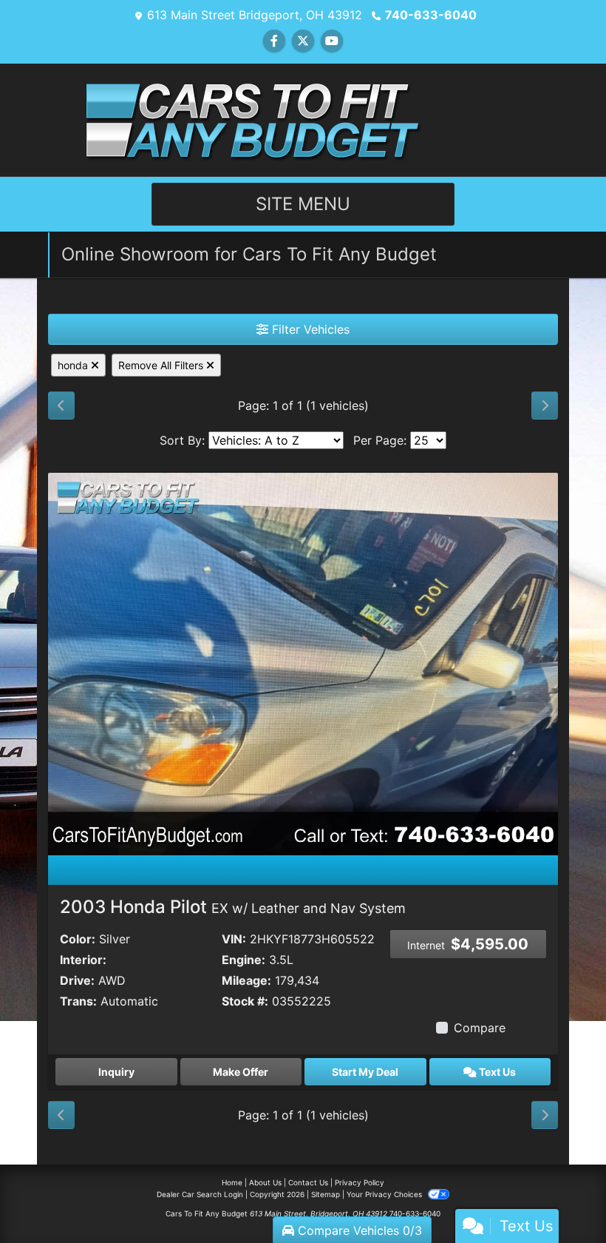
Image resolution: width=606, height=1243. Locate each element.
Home (232, 1182)
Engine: (243, 959)
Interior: (83, 959)
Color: (77, 939)
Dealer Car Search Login (200, 1194)
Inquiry (116, 1071)
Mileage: (246, 980)
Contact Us (308, 1182)
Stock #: (245, 1001)
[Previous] (61, 405)
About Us (265, 1182)
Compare (479, 1027)
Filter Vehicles (309, 329)
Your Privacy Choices (385, 1194)
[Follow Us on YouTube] (332, 41)
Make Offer (240, 1071)
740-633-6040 (431, 14)
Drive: (77, 980)
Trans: (78, 1001)
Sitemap (325, 1194)
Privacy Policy (359, 1182)
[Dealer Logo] (303, 118)
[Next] (544, 405)
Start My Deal (365, 1071)
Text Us (496, 1071)
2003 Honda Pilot (233, 906)
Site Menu (303, 204)
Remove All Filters (162, 365)
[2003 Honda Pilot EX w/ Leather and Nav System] (303, 663)
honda (74, 365)
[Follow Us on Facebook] (274, 41)
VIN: (234, 939)
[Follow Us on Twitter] (303, 41)
